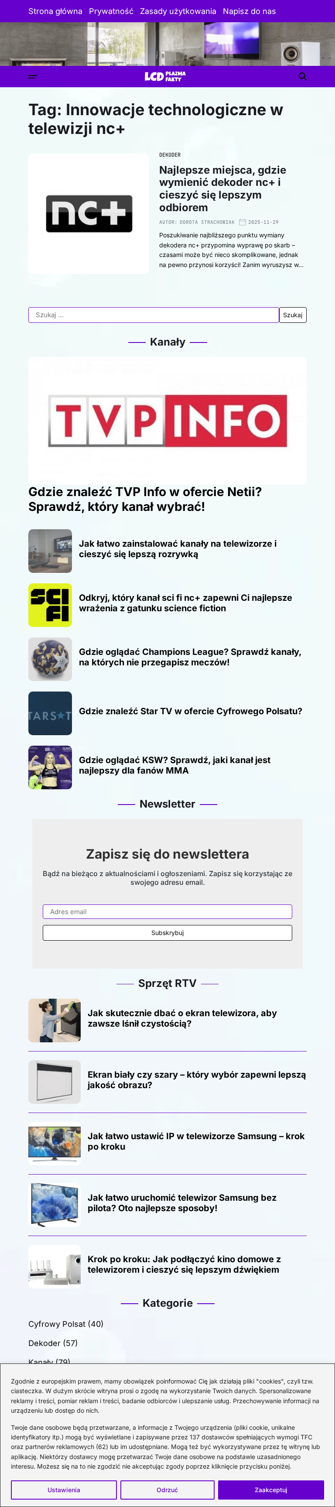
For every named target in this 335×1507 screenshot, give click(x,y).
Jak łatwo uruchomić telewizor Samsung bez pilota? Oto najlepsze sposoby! (182, 1202)
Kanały (40, 1362)
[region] (167, 1435)
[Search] (303, 76)
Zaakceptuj (271, 1489)
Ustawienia (64, 1489)
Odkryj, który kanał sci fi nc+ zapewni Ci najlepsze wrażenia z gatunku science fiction (185, 603)
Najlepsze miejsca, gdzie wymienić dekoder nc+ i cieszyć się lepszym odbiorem (222, 189)
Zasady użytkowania (178, 11)
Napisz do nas (249, 11)
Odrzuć (167, 1489)
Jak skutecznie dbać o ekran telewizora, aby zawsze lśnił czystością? (182, 1018)
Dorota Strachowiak (207, 222)
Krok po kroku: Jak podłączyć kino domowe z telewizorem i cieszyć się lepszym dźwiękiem (184, 1264)
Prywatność (111, 11)
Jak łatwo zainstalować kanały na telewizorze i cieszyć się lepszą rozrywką (178, 548)
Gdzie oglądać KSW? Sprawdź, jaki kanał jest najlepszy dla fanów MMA (174, 765)
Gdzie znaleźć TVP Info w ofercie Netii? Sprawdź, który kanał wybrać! (145, 499)
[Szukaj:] (153, 315)
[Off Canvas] (32, 77)
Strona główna (55, 11)
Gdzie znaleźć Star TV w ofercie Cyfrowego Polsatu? (190, 711)
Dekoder (170, 154)
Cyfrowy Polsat (56, 1324)
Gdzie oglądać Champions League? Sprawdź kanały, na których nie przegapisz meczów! (190, 657)
